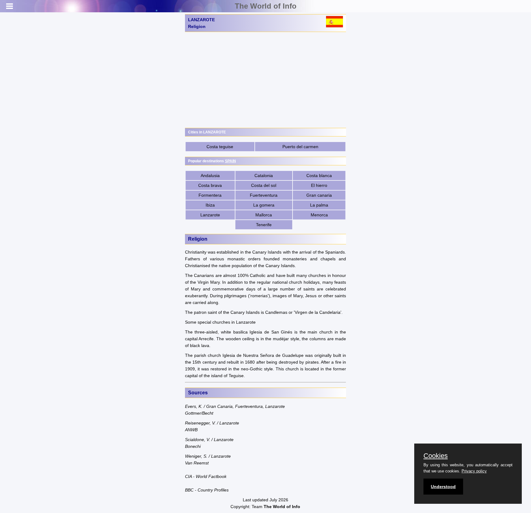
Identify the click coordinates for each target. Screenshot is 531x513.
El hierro (319, 185)
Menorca (319, 214)
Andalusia (210, 175)
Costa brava (210, 185)
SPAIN (230, 161)
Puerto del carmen (300, 146)
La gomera (263, 205)
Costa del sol (263, 185)
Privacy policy (474, 471)
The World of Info (266, 6)
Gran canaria (319, 195)
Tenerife (264, 224)
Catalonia (263, 175)
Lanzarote (210, 214)
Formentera (210, 195)
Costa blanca (319, 175)
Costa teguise (219, 146)
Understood (443, 486)
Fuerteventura (263, 195)
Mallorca (263, 214)
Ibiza (210, 205)
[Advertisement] (265, 80)
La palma (319, 205)
